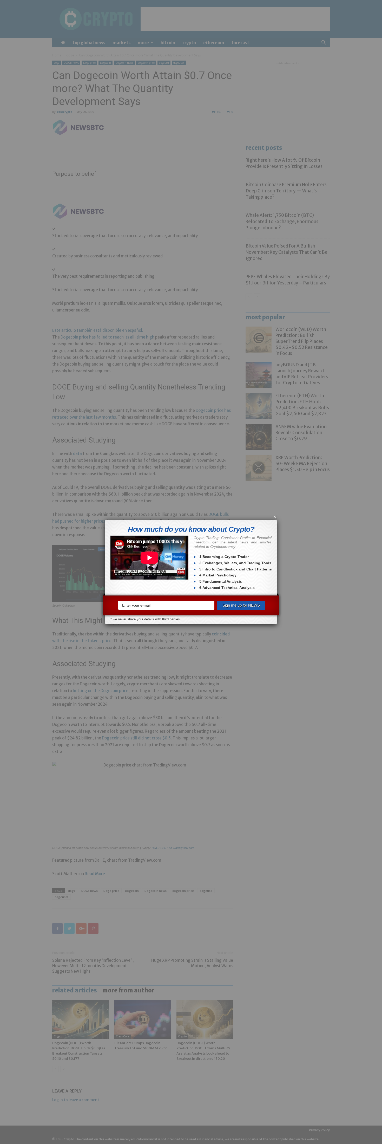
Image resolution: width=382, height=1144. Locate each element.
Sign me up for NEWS (241, 605)
